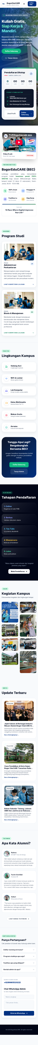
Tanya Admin (13, 58)
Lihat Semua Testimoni (18, 919)
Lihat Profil (11, 113)
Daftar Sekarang (11, 51)
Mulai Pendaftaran (18, 571)
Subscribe (30, 155)
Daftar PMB (31, 3)
